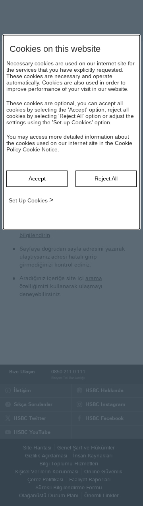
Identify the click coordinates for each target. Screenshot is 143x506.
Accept (37, 178)
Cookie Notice (40, 149)
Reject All (106, 178)
